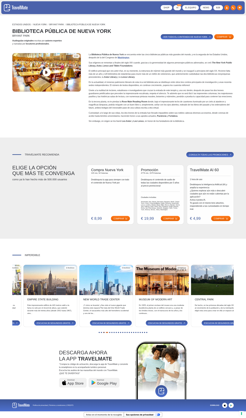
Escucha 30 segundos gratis (43, 323)
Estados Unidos (21, 24)
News (206, 8)
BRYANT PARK (56, 24)
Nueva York (40, 24)
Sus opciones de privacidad (139, 414)
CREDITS (70, 405)
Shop (166, 8)
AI (178, 7)
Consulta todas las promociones (209, 155)
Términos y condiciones (57, 405)
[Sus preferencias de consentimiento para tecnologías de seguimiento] (241, 413)
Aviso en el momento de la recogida (104, 414)
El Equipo (190, 8)
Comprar (222, 37)
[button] (99, 332)
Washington (123, 57)
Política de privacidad (40, 405)
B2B (218, 8)
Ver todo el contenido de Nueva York (185, 37)
